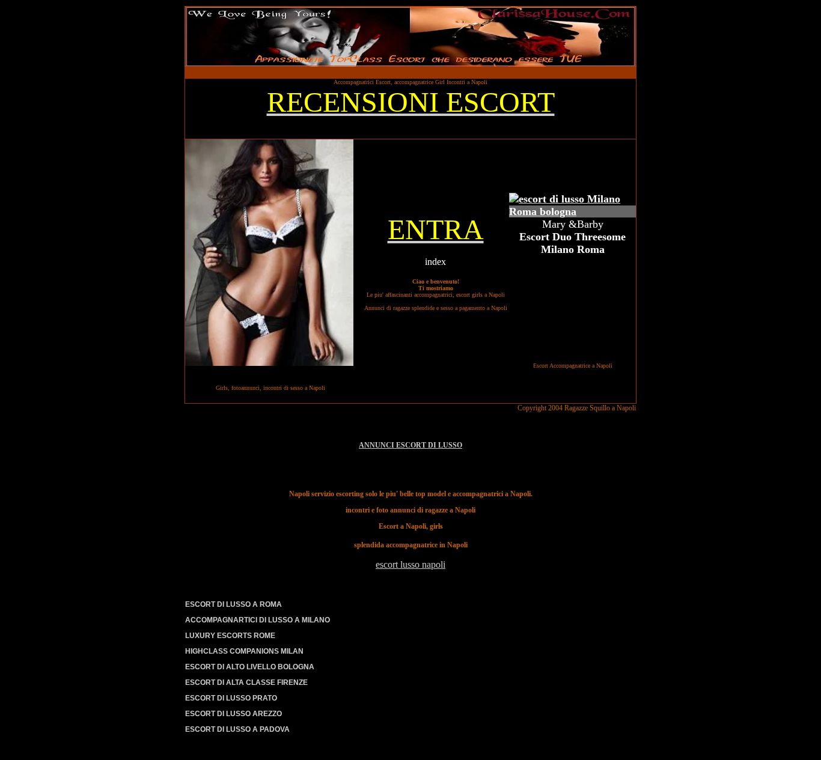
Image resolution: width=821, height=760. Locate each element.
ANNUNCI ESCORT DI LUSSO (410, 445)
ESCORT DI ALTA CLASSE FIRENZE (246, 682)
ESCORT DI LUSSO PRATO (231, 698)
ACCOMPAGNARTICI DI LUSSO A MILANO (257, 620)
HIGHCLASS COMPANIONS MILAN (244, 651)
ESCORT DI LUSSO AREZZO (233, 714)
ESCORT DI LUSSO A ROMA (233, 604)
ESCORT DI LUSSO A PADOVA (237, 729)
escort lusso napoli (410, 564)
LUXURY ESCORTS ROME (230, 635)
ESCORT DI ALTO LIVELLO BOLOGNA (249, 667)
